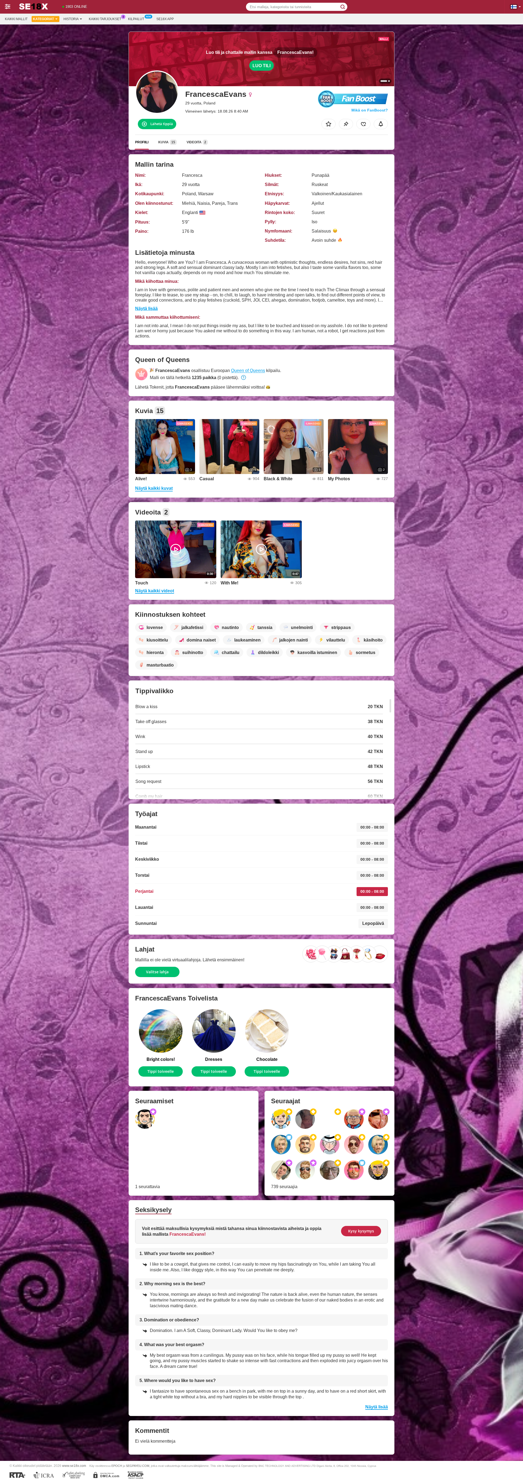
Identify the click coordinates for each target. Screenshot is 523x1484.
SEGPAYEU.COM (137, 1465)
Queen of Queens (248, 370)
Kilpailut (136, 19)
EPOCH (116, 1465)
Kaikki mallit (16, 19)
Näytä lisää (146, 308)
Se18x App (165, 19)
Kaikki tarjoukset (105, 19)
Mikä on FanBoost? (369, 110)
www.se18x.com (74, 1465)
